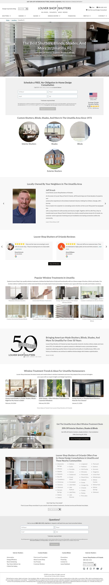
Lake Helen (72, 484)
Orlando (83, 488)
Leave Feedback (65, 564)
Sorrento (95, 469)
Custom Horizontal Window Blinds (17, 319)
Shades (21, 16)
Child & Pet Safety (12, 566)
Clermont (60, 487)
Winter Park (96, 484)
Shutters (5, 16)
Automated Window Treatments (42, 300)
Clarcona (60, 484)
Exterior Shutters (54, 171)
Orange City (84, 485)
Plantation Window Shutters (17, 300)
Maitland (84, 466)
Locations (14, 20)
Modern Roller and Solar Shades (42, 319)
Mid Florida (84, 469)
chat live (47, 523)
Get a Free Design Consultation (80, 438)
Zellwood (96, 492)
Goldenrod (72, 474)
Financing (72, 16)
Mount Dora (84, 477)
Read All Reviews (55, 264)
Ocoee (83, 482)
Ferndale (71, 469)
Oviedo (83, 490)
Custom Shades (42, 553)
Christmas (60, 482)
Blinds (35, 16)
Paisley (83, 493)
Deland (59, 497)
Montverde (84, 474)
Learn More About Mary (53, 223)
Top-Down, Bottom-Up (13, 564)
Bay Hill (59, 477)
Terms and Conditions (31, 105)
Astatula (59, 474)
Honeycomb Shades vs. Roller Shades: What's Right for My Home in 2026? (20, 399)
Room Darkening (12, 562)
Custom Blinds (66, 553)
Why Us (86, 16)
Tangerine (96, 472)
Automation (10, 557)
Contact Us (64, 562)
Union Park (96, 474)
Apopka (59, 471)
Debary (59, 495)
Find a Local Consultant (40, 557)
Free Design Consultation (71, 1)
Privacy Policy (41, 105)
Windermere (96, 477)
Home (7, 20)
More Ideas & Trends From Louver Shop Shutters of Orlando (54, 408)
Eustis (71, 466)
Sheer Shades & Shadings (67, 319)
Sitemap (62, 576)
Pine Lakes (84, 495)
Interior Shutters (29, 144)
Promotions (64, 557)
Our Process (37, 562)
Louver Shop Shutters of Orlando (63, 191)
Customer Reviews (39, 564)
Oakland (83, 480)
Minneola (84, 472)
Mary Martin (51, 189)
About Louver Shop (39, 559)
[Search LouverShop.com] (60, 509)
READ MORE (50, 355)
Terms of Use (47, 576)
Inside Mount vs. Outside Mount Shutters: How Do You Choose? (86, 399)
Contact (101, 16)
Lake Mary (72, 492)
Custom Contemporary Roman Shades (92, 300)
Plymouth (96, 464)
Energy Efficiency (12, 559)
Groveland (72, 482)
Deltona (71, 464)
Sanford (95, 466)
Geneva (71, 472)
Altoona (59, 469)
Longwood (84, 464)
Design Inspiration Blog (9, 8)
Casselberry (60, 479)
